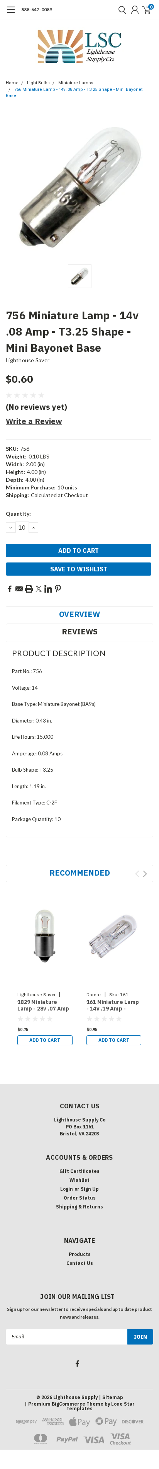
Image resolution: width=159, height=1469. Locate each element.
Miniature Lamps (75, 82)
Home (12, 82)
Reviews (80, 631)
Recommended (79, 872)
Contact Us (79, 1263)
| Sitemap (111, 1397)
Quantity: (18, 513)
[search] (120, 9)
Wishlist (79, 1180)
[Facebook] (10, 589)
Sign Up (90, 1189)
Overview (79, 614)
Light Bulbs (38, 82)
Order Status (80, 1198)
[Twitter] (38, 589)
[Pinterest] (58, 589)
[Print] (29, 589)
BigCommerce (68, 1404)
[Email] (19, 589)
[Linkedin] (48, 589)
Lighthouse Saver (27, 360)
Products (80, 1254)
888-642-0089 (36, 9)
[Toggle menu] (10, 13)
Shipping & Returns (79, 1207)
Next (144, 874)
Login (66, 1189)
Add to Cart (44, 1040)
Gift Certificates (79, 1171)
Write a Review (34, 421)
